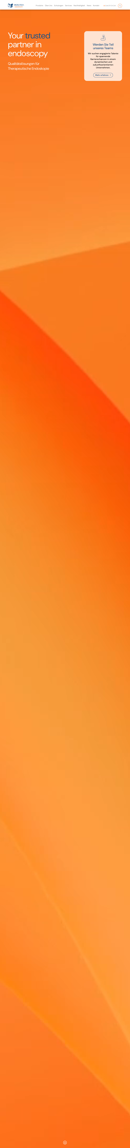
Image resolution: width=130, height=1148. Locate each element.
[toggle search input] (120, 6)
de (104, 6)
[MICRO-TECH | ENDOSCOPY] (16, 6)
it (112, 6)
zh (115, 6)
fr (110, 6)
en (107, 6)
